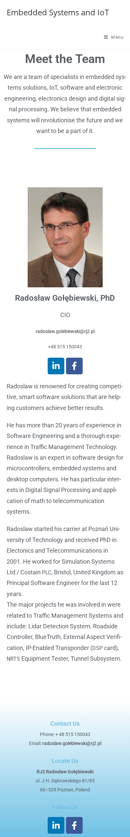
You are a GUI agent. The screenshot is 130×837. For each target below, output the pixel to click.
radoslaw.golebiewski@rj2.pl (65, 331)
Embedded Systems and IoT (58, 12)
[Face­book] (74, 366)
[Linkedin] (56, 366)
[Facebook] (74, 825)
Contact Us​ (65, 723)
